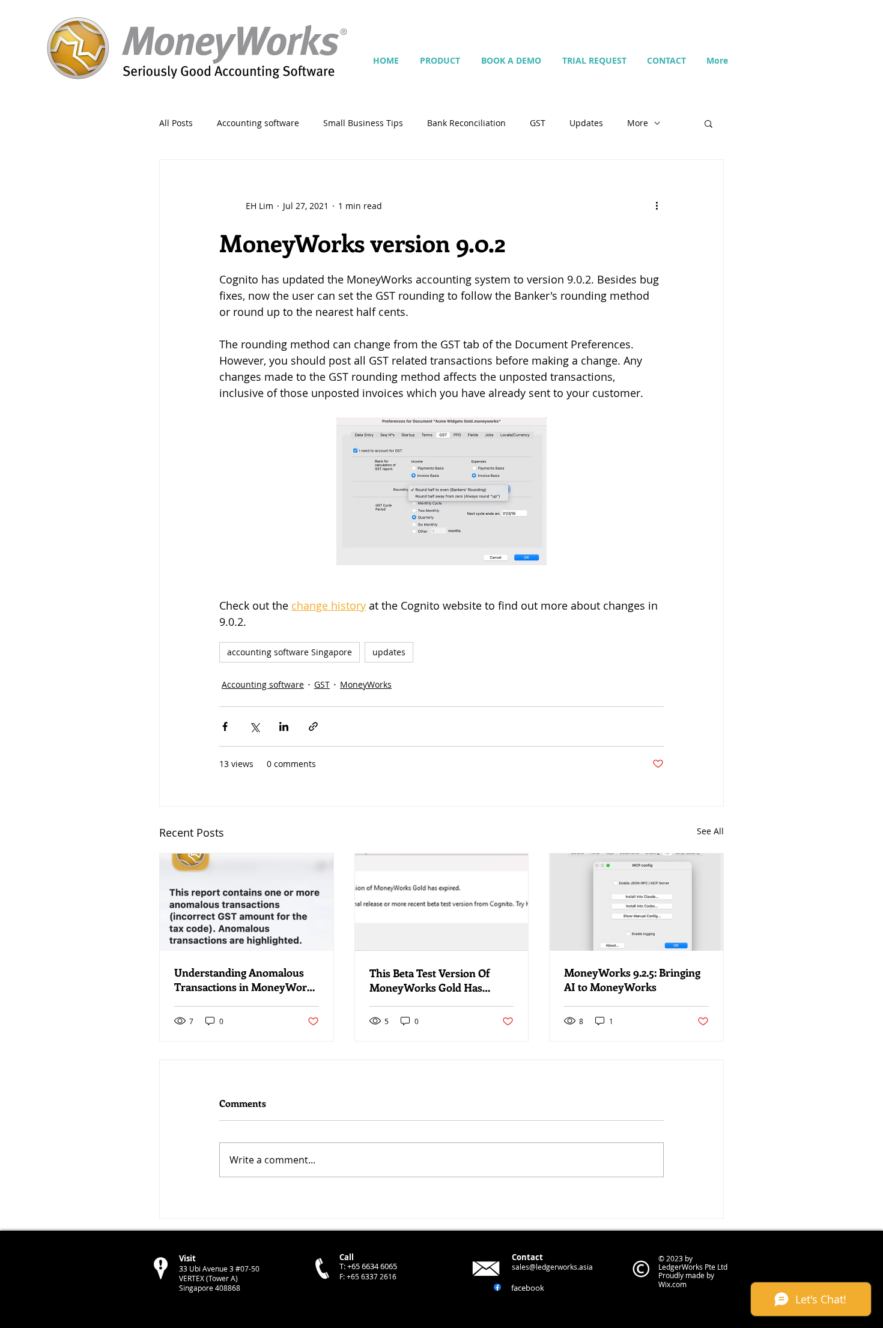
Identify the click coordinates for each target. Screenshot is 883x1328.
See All (710, 831)
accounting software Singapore (289, 652)
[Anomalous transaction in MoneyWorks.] (246, 902)
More (637, 123)
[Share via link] (313, 726)
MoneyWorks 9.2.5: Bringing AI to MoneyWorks (632, 979)
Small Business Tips (363, 123)
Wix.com (672, 1284)
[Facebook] (497, 1287)
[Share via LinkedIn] (284, 726)
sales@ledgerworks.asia (552, 1267)
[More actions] (656, 205)
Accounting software (258, 123)
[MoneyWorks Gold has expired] (442, 902)
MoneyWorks (366, 684)
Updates (586, 123)
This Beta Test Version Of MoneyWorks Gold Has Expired (429, 980)
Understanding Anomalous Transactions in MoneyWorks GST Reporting (246, 979)
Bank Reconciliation (466, 123)
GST (537, 123)
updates (388, 652)
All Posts (176, 123)
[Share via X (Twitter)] (254, 726)
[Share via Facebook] (225, 726)
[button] (708, 123)
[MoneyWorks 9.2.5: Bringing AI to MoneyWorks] (636, 902)
